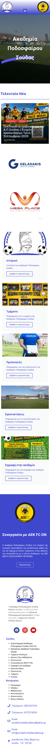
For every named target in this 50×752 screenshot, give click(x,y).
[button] (25, 11)
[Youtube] (33, 630)
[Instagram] (25, 630)
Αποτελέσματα (17, 693)
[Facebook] (17, 630)
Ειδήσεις (14, 688)
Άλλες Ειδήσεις (17, 699)
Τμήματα (14, 674)
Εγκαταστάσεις (17, 668)
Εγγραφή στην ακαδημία (21, 666)
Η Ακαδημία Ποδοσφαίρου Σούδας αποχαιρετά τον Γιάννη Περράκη (24, 133)
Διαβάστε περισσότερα (19, 274)
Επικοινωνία (16, 660)
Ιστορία (14, 677)
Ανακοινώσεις (10, 124)
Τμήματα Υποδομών (19, 654)
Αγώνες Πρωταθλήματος (21, 657)
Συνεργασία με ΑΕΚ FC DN (22, 663)
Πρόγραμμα (15, 685)
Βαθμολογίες (16, 691)
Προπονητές (16, 671)
